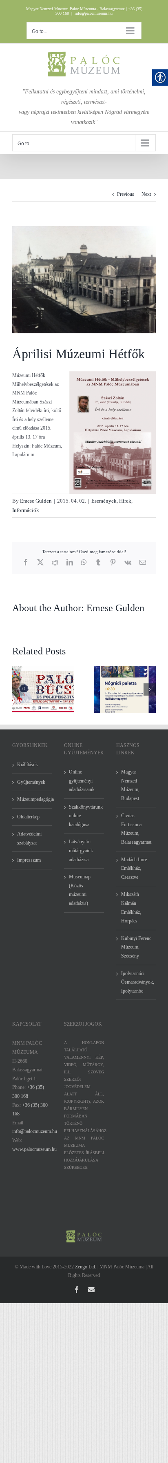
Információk (25, 510)
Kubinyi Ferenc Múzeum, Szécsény (136, 947)
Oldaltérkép (28, 817)
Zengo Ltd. (85, 1267)
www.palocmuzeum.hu (34, 1149)
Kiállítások (27, 764)
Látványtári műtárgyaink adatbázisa (81, 850)
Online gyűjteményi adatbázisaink (82, 780)
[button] (18, 689)
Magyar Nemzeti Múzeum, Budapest (130, 785)
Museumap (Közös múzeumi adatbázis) (80, 890)
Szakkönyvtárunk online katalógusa (84, 815)
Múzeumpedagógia (32, 799)
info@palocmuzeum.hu (94, 13)
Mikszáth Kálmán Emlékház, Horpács (131, 907)
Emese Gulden (36, 501)
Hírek (125, 501)
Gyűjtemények (31, 782)
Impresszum (29, 860)
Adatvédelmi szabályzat (29, 838)
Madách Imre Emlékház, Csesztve (134, 868)
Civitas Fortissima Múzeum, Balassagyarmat (136, 829)
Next (146, 194)
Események (104, 501)
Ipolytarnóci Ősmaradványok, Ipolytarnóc (136, 982)
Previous (125, 194)
